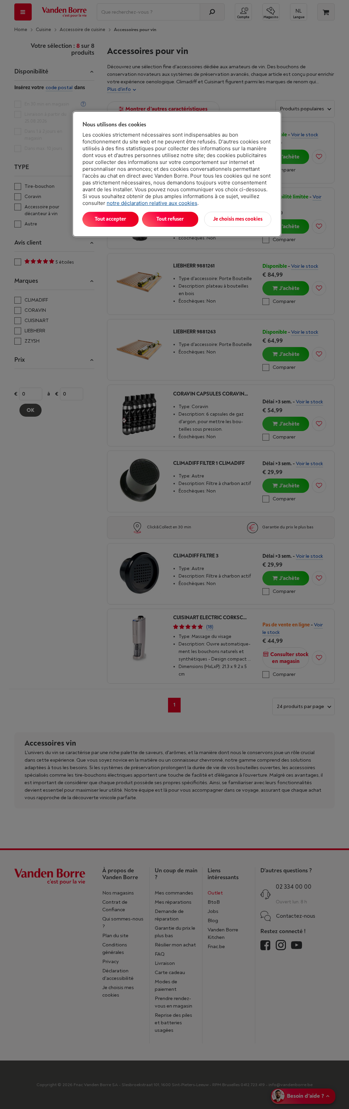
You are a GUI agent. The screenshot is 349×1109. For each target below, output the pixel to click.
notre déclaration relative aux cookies (152, 203)
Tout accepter (110, 219)
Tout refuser (170, 219)
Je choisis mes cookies (237, 219)
